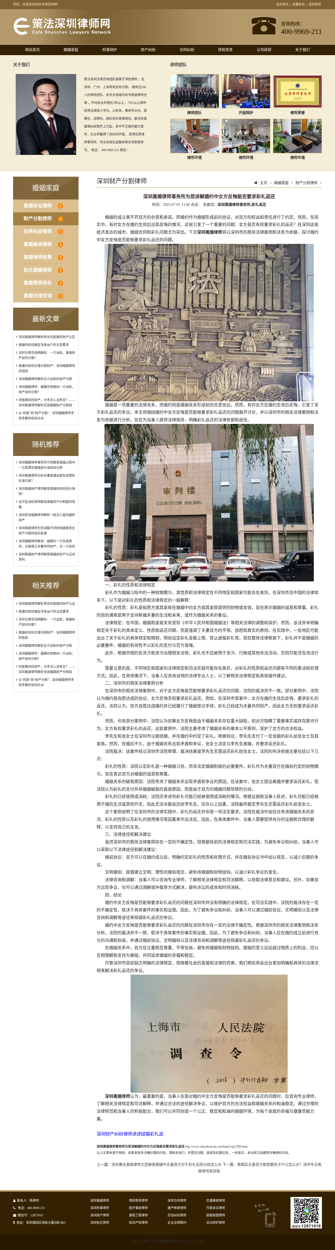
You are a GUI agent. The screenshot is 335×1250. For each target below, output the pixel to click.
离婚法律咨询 (38, 295)
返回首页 (315, 4)
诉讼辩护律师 (215, 1223)
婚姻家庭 (71, 50)
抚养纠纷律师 (38, 231)
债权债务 (225, 50)
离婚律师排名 (38, 283)
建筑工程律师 (138, 1215)
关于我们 (302, 50)
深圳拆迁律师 (99, 1223)
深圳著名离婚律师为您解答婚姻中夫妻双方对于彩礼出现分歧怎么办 (166, 1165)
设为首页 (282, 4)
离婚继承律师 (38, 244)
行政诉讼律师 (215, 1208)
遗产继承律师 (177, 1208)
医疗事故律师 (138, 1208)
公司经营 (264, 50)
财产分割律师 (38, 218)
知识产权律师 (138, 1223)
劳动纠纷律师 (177, 1215)
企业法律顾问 (177, 1223)
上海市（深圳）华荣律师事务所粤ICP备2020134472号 (168, 1241)
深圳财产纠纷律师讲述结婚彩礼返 (130, 1134)
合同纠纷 (187, 50)
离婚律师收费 (38, 257)
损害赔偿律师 (215, 1215)
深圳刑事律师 (99, 1208)
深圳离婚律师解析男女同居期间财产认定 (47, 337)
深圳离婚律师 (99, 1200)
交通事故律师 (215, 1200)
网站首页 (32, 50)
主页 (263, 183)
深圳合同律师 (177, 1200)
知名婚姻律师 (38, 270)
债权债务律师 (138, 1200)
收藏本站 (298, 4)
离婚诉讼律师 (38, 205)
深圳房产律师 (99, 1215)
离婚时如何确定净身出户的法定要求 (44, 345)
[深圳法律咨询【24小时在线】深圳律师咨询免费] (62, 34)
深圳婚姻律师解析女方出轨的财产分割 (45, 379)
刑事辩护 (109, 50)
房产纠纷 (148, 50)
